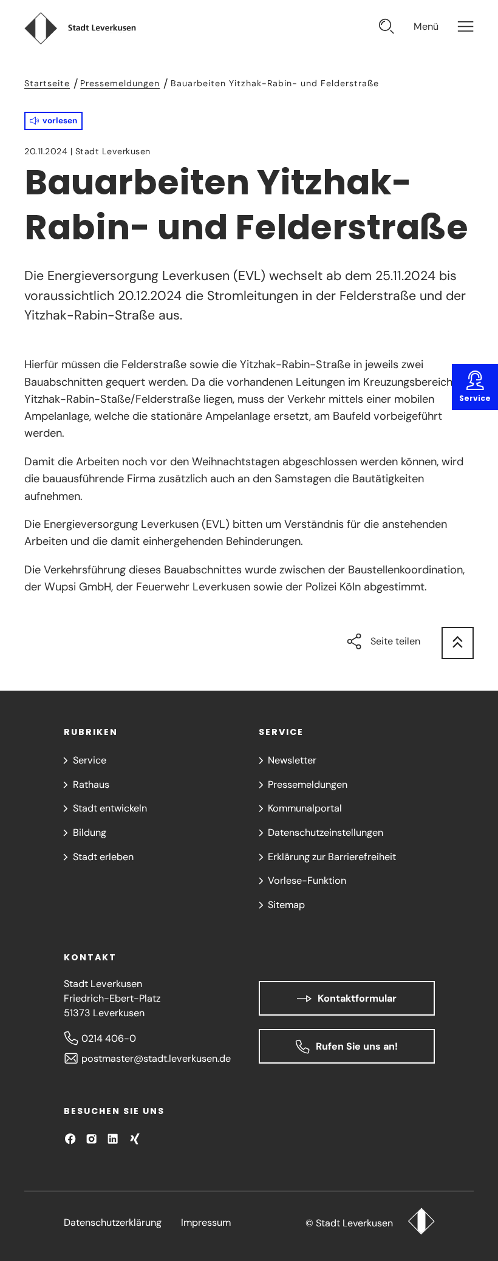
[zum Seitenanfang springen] (458, 643)
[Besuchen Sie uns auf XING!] (134, 1138)
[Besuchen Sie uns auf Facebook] (70, 1138)
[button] (53, 121)
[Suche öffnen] (386, 28)
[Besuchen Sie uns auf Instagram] (91, 1138)
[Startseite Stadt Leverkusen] (421, 1223)
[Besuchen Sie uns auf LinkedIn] (112, 1138)
